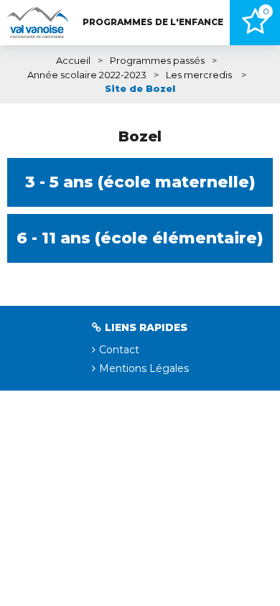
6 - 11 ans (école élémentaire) (140, 238)
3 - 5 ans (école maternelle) (140, 182)
